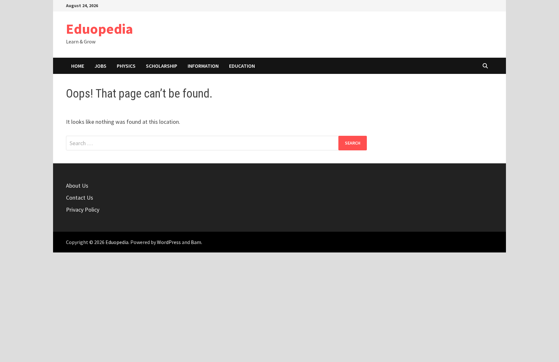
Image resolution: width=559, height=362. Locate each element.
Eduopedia (99, 29)
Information (203, 66)
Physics (126, 66)
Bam (196, 242)
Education (242, 66)
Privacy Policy (82, 209)
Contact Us (79, 197)
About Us (77, 185)
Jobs (100, 66)
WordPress (169, 242)
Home (77, 66)
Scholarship (161, 66)
